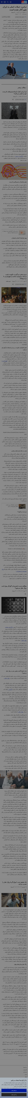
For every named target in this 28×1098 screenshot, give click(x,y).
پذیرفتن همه (14, 1090)
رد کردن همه (14, 1094)
